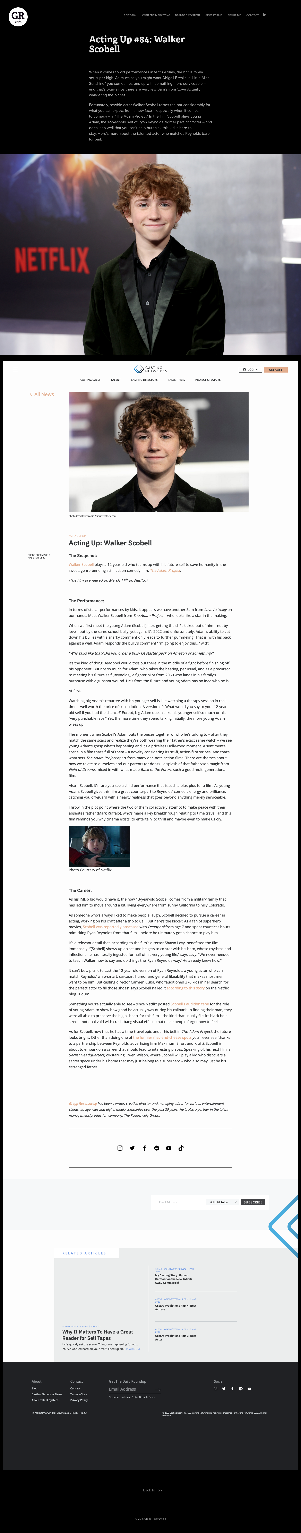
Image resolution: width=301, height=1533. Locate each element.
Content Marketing (156, 15)
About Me (234, 15)
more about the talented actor (135, 133)
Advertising (213, 15)
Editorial (130, 15)
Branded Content (187, 15)
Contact (252, 15)
